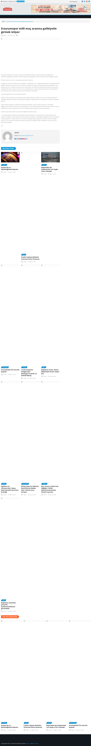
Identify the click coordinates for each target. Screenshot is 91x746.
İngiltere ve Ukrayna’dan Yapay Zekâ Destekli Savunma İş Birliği (9, 489)
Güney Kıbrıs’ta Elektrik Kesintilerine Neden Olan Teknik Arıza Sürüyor (30, 489)
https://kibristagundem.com (26, 135)
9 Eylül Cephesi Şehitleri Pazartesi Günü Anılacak (30, 258)
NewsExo (29, 743)
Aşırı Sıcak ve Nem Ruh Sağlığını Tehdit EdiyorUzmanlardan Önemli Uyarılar (49, 489)
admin (4, 35)
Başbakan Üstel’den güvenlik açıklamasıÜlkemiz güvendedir (8, 605)
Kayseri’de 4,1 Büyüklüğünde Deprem (9, 168)
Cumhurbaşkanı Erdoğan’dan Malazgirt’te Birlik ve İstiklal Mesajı (29, 372)
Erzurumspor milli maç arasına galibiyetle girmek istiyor (20, 21)
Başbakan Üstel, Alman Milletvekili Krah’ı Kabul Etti (50, 372)
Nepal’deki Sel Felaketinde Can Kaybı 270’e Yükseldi (49, 169)
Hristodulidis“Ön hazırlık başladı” (10, 371)
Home (3, 21)
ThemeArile (36, 743)
